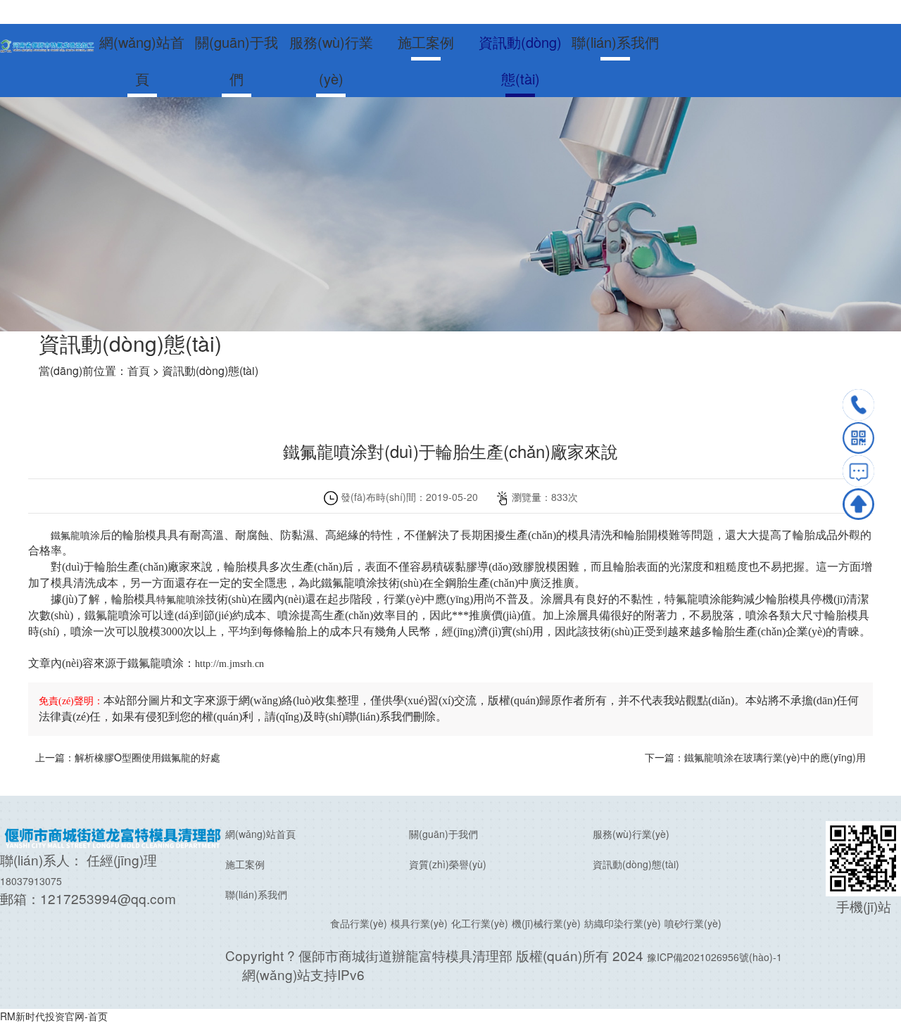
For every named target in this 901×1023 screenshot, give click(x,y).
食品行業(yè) (358, 923)
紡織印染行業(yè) (622, 923)
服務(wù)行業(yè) (331, 60)
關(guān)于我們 (236, 60)
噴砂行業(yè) (693, 923)
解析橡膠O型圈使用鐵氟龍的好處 (147, 757)
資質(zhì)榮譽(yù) (447, 864)
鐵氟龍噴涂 (75, 535)
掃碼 (858, 438)
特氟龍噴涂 (181, 600)
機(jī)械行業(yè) (546, 923)
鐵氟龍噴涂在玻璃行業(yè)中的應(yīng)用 (775, 757)
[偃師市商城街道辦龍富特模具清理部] (47, 44)
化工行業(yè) (479, 923)
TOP (858, 504)
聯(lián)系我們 (615, 42)
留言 (858, 471)
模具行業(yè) (419, 923)
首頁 (138, 370)
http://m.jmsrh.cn (229, 664)
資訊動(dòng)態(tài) (520, 60)
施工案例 (426, 42)
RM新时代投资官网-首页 (54, 1016)
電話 (858, 405)
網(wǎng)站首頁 (141, 60)
